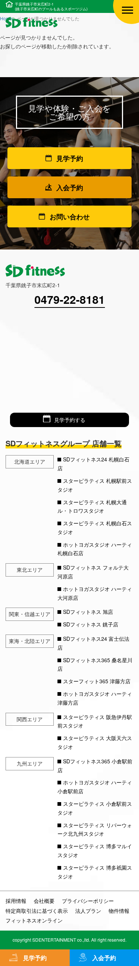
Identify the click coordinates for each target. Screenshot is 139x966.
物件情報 (119, 910)
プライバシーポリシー (88, 900)
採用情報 (16, 900)
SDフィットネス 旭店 (88, 611)
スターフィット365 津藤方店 (96, 681)
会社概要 (44, 900)
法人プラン (88, 910)
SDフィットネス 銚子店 (90, 624)
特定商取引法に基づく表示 (37, 910)
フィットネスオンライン (34, 920)
